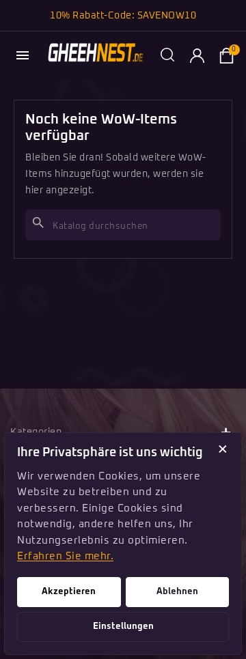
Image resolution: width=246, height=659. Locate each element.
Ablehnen (177, 591)
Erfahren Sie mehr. (65, 556)
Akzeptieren (69, 591)
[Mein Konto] (196, 55)
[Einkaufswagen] (226, 55)
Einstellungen (123, 626)
